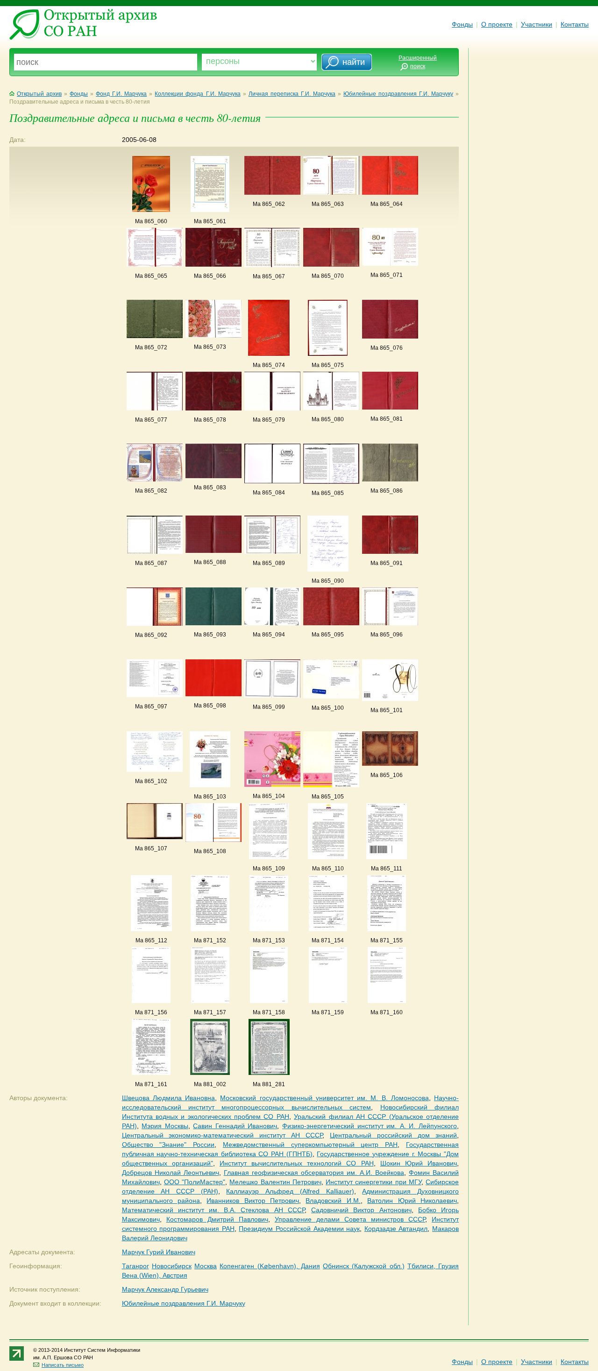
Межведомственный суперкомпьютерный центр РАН (310, 1144)
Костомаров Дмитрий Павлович (217, 1219)
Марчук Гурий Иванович (158, 1252)
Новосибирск (172, 1266)
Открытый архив (39, 94)
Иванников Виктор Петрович (252, 1200)
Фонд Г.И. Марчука (121, 94)
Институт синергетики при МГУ (373, 1182)
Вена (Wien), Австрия (154, 1275)
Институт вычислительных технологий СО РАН (297, 1163)
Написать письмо (63, 1365)
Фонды (462, 24)
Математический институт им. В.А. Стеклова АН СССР (213, 1210)
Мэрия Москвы (165, 1126)
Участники (536, 24)
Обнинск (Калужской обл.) (364, 1266)
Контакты (575, 24)
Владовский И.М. (333, 1200)
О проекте (497, 24)
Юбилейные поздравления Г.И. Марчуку (398, 94)
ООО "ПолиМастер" (194, 1182)
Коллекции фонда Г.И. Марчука (197, 94)
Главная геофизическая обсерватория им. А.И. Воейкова (314, 1172)
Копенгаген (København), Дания (270, 1266)
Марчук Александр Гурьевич (165, 1289)
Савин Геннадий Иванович (235, 1126)
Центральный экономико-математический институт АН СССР (222, 1135)
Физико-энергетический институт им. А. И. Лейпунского (369, 1126)
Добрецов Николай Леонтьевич (170, 1172)
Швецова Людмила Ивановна (168, 1098)
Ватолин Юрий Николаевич (412, 1200)
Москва (205, 1266)
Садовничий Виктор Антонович (361, 1210)
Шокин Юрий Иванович (418, 1163)
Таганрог (135, 1266)
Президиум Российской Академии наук (299, 1228)
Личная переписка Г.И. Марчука (292, 94)
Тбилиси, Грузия (433, 1266)
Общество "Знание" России (168, 1144)
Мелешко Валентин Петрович (275, 1182)
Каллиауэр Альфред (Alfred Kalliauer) (290, 1191)
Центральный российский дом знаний (393, 1135)
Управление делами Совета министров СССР (350, 1219)
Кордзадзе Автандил (396, 1228)
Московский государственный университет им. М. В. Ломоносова (324, 1098)
